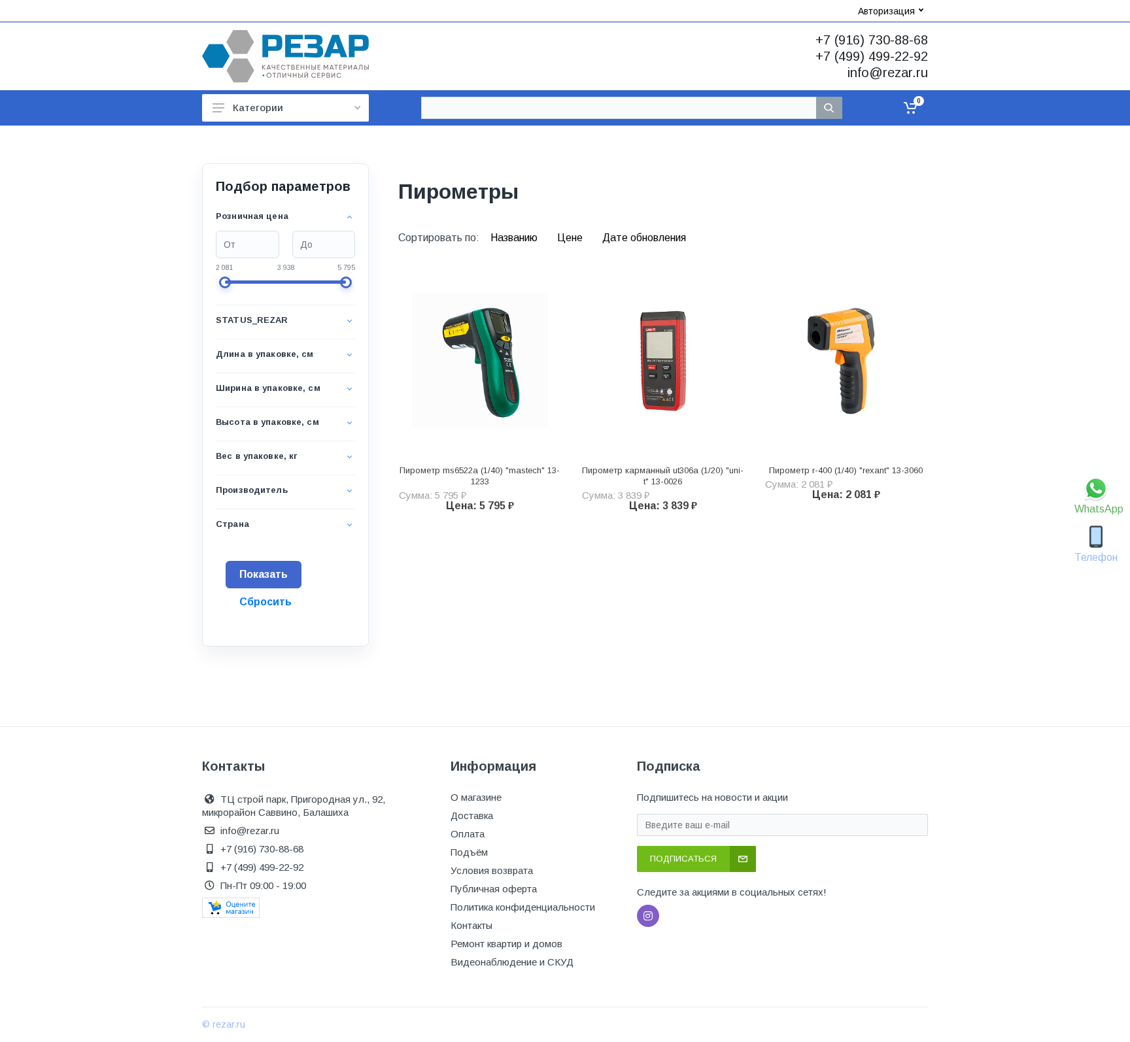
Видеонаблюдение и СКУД (512, 961)
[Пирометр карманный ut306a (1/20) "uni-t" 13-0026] (663, 361)
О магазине (476, 797)
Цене (571, 237)
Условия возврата (492, 870)
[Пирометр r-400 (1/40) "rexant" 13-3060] (846, 361)
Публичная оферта (494, 888)
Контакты (471, 925)
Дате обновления (644, 237)
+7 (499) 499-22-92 (871, 56)
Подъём (469, 852)
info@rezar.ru (888, 72)
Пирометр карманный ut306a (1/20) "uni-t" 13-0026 (663, 475)
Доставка (472, 815)
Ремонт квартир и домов (506, 943)
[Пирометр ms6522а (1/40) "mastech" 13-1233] (480, 361)
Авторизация (886, 11)
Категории (258, 107)
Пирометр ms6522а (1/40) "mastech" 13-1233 (480, 475)
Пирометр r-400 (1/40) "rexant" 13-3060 (846, 470)
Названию (515, 237)
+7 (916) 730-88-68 (871, 40)
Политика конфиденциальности (523, 907)
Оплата (468, 833)
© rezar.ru (223, 1024)
